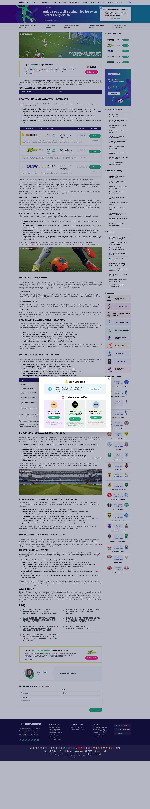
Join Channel (94, 389)
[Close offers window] (109, 379)
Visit (53, 417)
